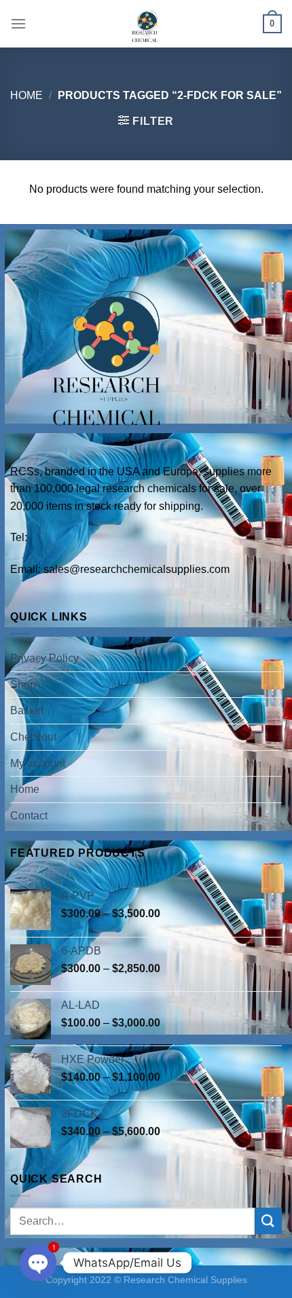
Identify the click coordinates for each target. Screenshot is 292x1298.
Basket (26, 710)
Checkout (33, 737)
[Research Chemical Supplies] (146, 24)
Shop (23, 684)
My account (37, 763)
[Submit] (268, 1221)
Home (26, 95)
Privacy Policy (44, 658)
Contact (29, 815)
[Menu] (18, 23)
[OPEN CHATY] (38, 1262)
